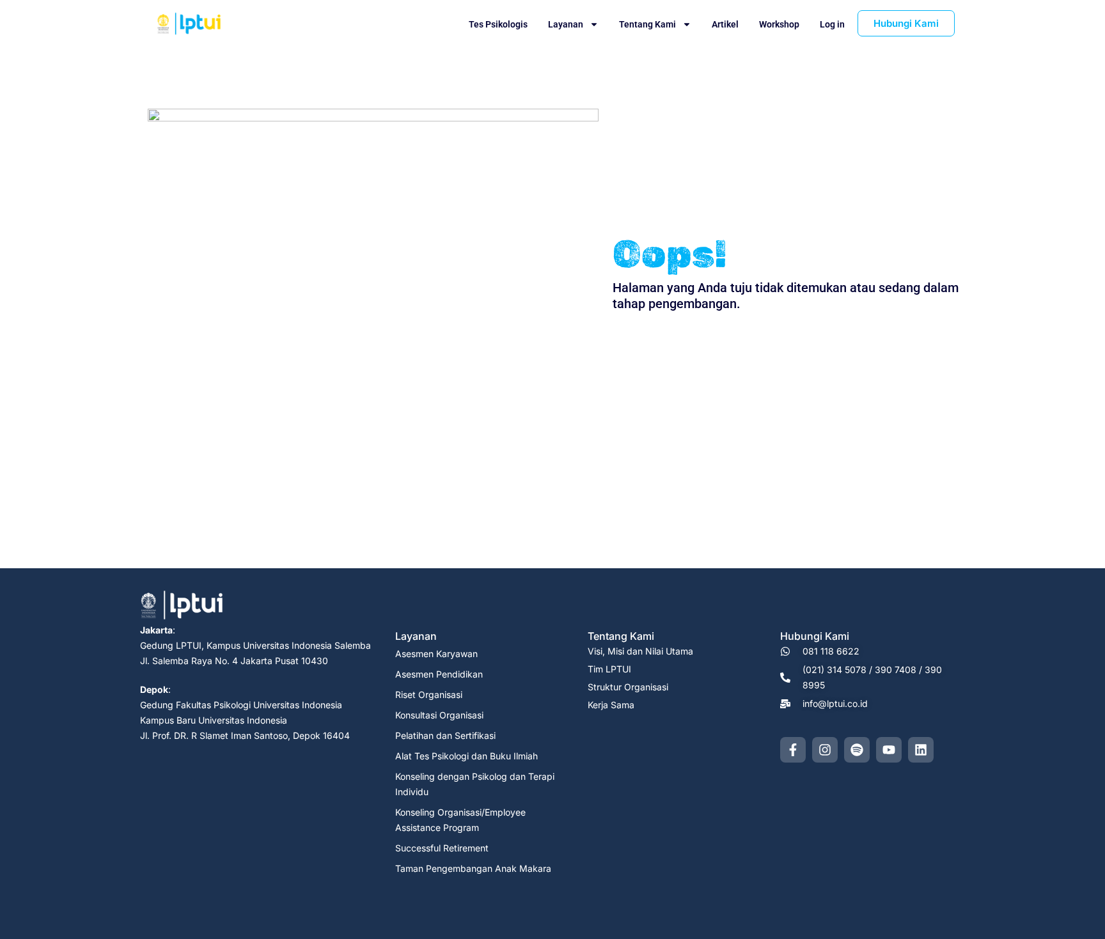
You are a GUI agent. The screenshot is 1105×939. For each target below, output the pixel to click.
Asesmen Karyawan (436, 653)
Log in (832, 24)
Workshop (779, 24)
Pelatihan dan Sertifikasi (445, 735)
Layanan (565, 24)
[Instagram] (825, 750)
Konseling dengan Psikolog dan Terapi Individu (474, 784)
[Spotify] (857, 750)
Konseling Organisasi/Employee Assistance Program (460, 820)
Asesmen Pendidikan (439, 674)
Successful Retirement (442, 847)
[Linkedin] (921, 750)
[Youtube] (889, 750)
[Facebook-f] (793, 750)
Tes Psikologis (498, 24)
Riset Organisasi (428, 694)
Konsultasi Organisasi (439, 715)
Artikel (725, 24)
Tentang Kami (647, 24)
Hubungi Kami (814, 636)
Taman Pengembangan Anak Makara (473, 868)
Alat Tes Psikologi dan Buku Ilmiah (466, 755)
